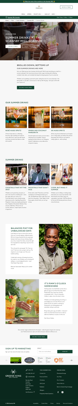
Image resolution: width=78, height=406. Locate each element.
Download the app (61, 373)
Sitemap (58, 403)
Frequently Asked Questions (46, 393)
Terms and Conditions (68, 403)
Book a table (13, 46)
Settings (67, 213)
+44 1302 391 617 (30, 373)
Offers (29, 14)
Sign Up (47, 14)
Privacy (52, 403)
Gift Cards (42, 383)
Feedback (42, 387)
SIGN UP (64, 351)
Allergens (42, 390)
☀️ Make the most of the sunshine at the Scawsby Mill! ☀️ (39, 1)
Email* (39, 348)
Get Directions (29, 392)
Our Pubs (59, 376)
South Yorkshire (20, 20)
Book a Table (66, 7)
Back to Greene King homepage (64, 387)
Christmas (42, 380)
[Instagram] (62, 392)
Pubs (12, 20)
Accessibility (35, 403)
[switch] (30, 207)
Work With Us (60, 383)
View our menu (30, 46)
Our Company (60, 380)
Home (7, 20)
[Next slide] (71, 360)
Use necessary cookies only (38, 218)
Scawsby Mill (30, 20)
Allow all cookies (61, 218)
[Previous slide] (6, 360)
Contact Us (42, 373)
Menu (23, 14)
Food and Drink (43, 376)
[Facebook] (58, 392)
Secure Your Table (25, 87)
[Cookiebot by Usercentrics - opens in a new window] (65, 187)
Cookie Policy (44, 403)
